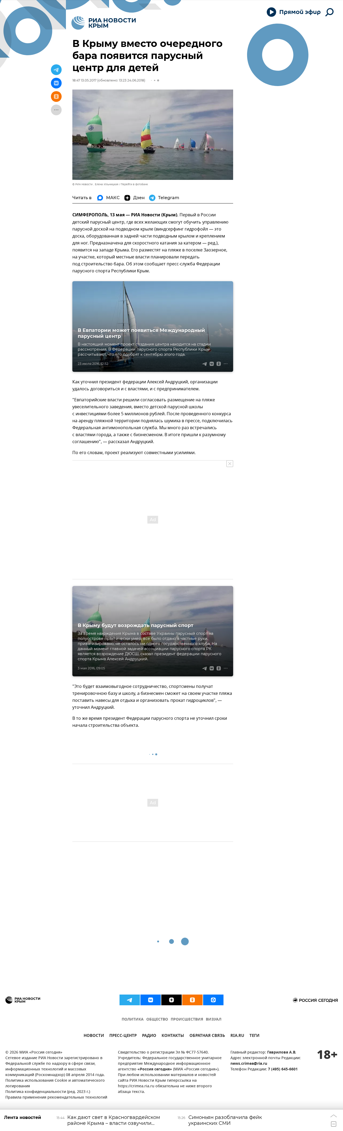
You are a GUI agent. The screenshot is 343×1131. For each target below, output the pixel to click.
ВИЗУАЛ (213, 1020)
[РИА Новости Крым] (103, 23)
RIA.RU (237, 1036)
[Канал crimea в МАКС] (213, 1000)
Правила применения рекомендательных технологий (56, 1098)
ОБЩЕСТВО (157, 1020)
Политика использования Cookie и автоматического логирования (55, 1083)
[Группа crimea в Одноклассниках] (192, 1000)
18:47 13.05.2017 (84, 80)
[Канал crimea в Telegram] (130, 1000)
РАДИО (149, 1036)
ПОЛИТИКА (133, 1020)
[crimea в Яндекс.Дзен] (171, 1000)
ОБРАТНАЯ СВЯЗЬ (207, 1036)
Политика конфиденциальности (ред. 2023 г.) (47, 1092)
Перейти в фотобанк (134, 184)
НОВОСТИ (94, 1036)
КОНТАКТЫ (173, 1036)
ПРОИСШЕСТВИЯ (187, 1020)
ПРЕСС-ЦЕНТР (123, 1036)
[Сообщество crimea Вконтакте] (150, 1000)
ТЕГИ (254, 1036)
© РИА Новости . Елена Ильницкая (95, 184)
